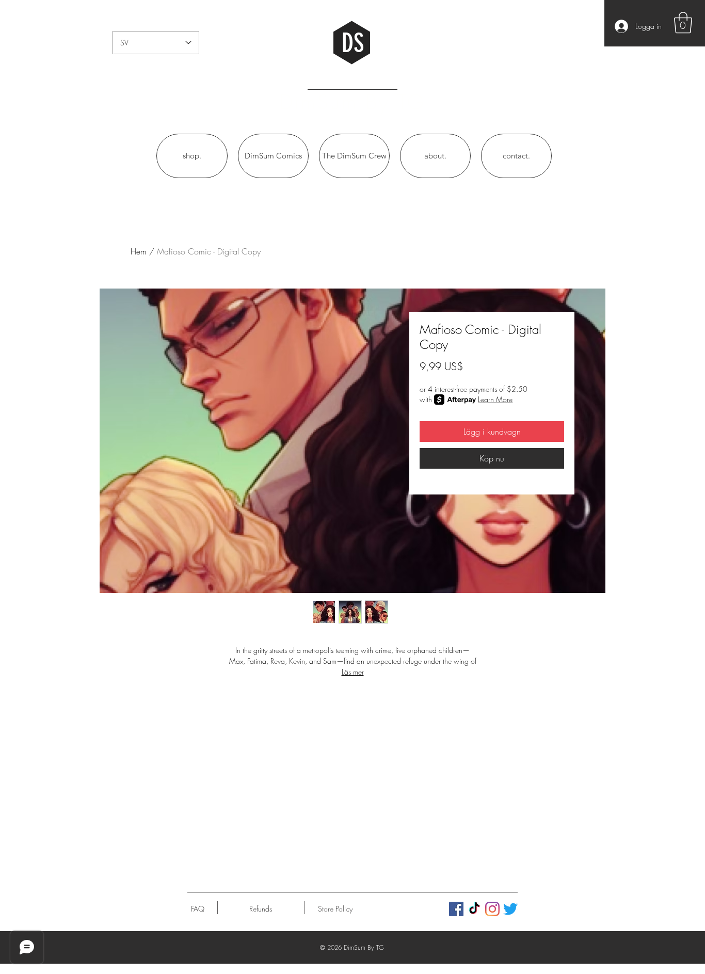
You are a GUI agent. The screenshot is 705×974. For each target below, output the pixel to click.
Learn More (495, 399)
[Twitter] (510, 909)
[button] (683, 23)
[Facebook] (456, 909)
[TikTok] (474, 909)
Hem (139, 251)
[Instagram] (492, 909)
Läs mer (353, 672)
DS (353, 43)
